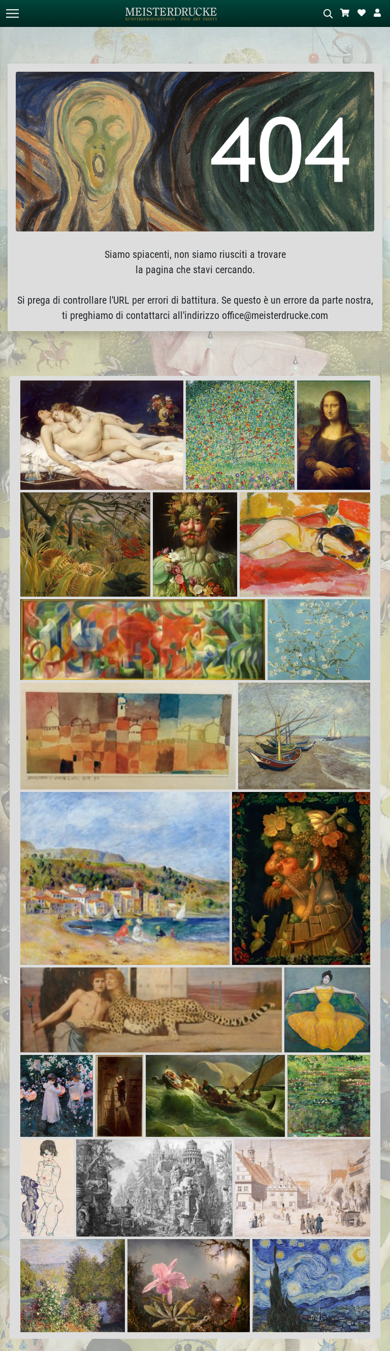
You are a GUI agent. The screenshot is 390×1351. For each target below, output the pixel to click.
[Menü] (12, 13)
